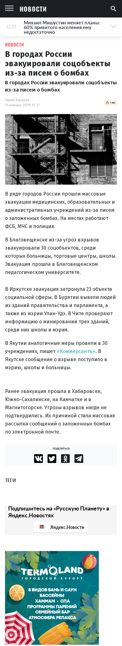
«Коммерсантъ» (76, 351)
